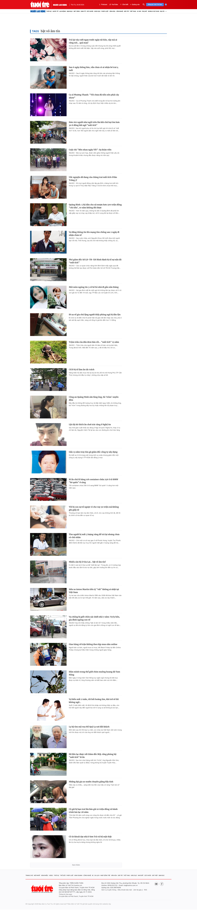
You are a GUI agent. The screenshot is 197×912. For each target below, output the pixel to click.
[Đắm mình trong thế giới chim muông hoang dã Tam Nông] (48, 681)
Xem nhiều (44, 875)
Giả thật (155, 875)
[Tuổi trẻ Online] (42, 889)
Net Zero (77, 11)
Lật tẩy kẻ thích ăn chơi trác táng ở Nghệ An (90, 424)
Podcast (104, 4)
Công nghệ (87, 875)
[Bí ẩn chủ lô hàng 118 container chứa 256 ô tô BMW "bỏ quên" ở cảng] (48, 489)
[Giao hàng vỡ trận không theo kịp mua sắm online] (48, 654)
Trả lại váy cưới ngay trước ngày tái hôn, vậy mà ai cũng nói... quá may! (93, 41)
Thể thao (133, 11)
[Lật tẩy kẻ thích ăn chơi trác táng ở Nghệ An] (48, 434)
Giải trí (126, 11)
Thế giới (63, 875)
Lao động (62, 11)
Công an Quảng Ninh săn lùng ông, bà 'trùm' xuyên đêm (93, 398)
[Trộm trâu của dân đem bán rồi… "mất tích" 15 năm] (48, 352)
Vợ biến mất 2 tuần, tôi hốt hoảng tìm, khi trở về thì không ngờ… (94, 700)
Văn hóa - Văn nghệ (116, 11)
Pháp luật (104, 11)
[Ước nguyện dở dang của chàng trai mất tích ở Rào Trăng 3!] (48, 187)
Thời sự (49, 11)
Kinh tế (83, 11)
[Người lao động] (60, 4)
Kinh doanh (78, 875)
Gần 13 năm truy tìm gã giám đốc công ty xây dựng (93, 452)
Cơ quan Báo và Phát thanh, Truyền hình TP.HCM (76, 896)
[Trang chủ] (38, 11)
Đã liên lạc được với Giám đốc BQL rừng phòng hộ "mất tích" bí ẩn (92, 755)
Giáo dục (97, 11)
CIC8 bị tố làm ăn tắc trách (81, 369)
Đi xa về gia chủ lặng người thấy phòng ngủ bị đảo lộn (95, 314)
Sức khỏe (90, 11)
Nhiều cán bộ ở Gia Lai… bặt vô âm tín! (87, 562)
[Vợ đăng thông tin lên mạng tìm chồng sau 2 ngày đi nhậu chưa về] (48, 242)
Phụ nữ (144, 11)
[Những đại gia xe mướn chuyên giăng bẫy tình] (48, 791)
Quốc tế (55, 11)
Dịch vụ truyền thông (108, 890)
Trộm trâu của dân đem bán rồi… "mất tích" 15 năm (94, 342)
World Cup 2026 (153, 11)
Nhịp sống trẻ (105, 875)
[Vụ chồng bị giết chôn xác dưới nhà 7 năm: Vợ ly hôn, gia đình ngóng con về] (48, 626)
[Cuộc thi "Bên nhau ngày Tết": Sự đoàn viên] (48, 159)
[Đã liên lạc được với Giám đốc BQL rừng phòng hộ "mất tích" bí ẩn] (48, 764)
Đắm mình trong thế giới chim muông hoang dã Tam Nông (94, 673)
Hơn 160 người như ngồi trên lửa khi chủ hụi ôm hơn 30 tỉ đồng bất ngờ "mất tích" (94, 123)
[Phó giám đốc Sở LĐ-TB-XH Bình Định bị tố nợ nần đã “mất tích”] (48, 269)
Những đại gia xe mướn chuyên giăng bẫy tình (91, 781)
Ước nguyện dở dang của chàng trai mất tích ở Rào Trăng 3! (93, 178)
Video (51, 875)
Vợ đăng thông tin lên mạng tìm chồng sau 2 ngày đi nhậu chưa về (94, 233)
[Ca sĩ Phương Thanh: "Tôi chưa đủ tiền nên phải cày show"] (48, 104)
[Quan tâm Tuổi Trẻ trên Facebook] (162, 884)
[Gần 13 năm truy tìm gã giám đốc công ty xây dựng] (48, 462)
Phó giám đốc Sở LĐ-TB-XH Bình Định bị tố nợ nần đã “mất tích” (95, 261)
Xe (92, 875)
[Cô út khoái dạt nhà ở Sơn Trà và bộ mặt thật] (48, 846)
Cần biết (125, 4)
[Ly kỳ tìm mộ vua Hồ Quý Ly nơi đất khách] (48, 736)
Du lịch (96, 875)
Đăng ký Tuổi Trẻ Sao (155, 4)
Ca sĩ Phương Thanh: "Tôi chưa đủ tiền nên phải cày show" (94, 96)
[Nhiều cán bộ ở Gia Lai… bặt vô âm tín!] (48, 571)
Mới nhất (37, 875)
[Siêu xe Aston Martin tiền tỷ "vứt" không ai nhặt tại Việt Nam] (48, 599)
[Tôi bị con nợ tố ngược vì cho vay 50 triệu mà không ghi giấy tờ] (48, 517)
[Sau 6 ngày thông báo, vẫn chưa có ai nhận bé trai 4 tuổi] (48, 77)
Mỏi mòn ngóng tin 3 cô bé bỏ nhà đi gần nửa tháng (94, 287)
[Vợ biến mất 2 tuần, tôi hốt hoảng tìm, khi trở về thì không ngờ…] (48, 709)
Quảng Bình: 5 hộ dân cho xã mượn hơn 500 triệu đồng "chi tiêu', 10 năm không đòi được (95, 206)
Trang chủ (29, 875)
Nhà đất (141, 875)
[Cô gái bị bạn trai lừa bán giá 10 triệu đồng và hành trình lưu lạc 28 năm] (48, 819)
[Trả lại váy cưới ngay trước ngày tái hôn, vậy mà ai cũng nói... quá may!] (48, 49)
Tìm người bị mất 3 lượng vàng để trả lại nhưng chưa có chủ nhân (94, 536)
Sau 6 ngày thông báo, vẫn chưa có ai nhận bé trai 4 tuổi (93, 68)
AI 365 (139, 11)
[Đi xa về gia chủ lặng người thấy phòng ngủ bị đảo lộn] (48, 324)
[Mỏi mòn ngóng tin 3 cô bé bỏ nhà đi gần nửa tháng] (48, 297)
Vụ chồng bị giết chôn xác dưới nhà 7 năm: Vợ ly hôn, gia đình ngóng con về (94, 618)
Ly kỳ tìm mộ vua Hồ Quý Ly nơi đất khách (89, 726)
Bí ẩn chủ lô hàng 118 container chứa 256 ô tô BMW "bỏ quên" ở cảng (93, 481)
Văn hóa (114, 875)
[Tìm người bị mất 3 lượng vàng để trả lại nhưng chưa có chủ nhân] (48, 544)
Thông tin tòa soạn (65, 894)
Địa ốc (162, 11)
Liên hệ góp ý (138, 890)
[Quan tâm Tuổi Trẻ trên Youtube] (156, 884)
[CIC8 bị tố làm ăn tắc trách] (48, 379)
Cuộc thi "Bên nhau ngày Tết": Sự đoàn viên (90, 149)
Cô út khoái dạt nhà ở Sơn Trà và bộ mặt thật (90, 836)
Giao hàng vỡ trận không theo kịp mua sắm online (93, 644)
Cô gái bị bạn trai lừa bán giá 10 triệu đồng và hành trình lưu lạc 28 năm (93, 810)
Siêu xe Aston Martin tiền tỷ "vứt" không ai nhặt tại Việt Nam (94, 591)
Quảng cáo (136, 4)
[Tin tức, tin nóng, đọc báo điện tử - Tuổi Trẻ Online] (41, 4)
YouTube (115, 4)
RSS (145, 890)
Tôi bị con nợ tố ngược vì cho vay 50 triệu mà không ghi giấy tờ (94, 508)
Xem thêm (76, 865)
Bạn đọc (70, 11)
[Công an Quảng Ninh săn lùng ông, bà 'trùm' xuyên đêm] (48, 407)
